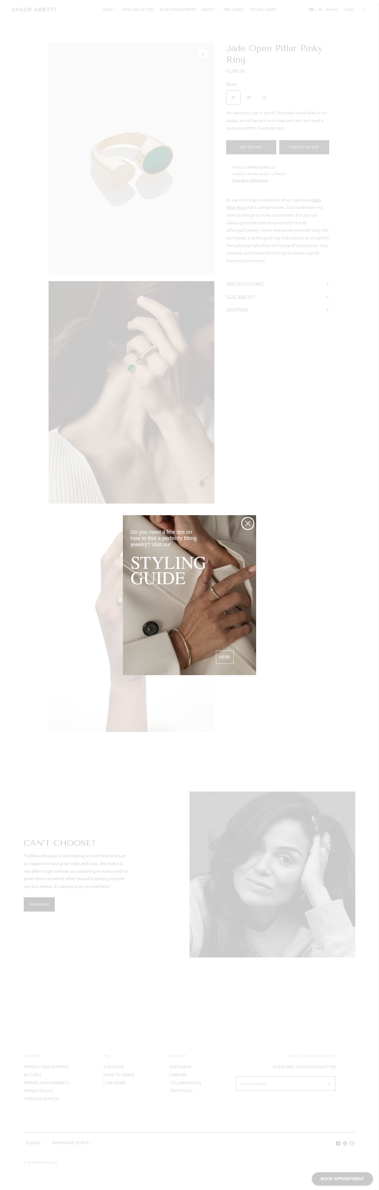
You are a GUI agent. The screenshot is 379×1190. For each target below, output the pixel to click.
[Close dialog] (248, 523)
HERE (224, 657)
